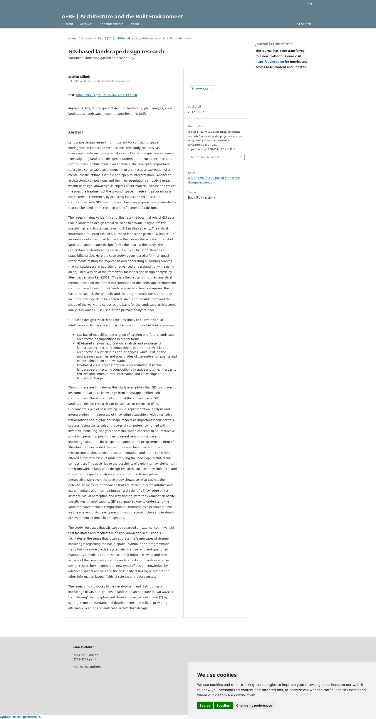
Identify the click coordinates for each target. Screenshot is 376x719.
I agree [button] (205, 705)
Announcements (111, 24)
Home (72, 38)
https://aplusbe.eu (270, 61)
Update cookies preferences (20, 717)
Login (310, 3)
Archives (86, 24)
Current (67, 24)
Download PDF (204, 89)
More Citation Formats (205, 157)
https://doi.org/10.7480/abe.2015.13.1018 (106, 95)
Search (305, 24)
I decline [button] (223, 705)
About (135, 24)
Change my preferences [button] (254, 705)
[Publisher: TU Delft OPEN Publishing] (70, 661)
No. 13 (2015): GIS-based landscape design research (131, 38)
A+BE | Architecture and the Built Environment (122, 16)
